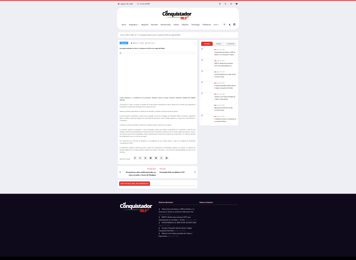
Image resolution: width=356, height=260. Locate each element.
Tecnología (195, 25)
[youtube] (236, 4)
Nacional (154, 25)
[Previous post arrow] (120, 172)
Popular (218, 43)
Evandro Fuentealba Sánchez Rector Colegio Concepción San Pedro (225, 87)
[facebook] (135, 158)
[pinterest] (156, 158)
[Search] (224, 25)
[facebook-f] (220, 4)
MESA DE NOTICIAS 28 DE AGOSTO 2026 (223, 109)
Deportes (185, 25)
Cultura (176, 25)
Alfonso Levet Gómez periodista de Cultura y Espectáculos (224, 98)
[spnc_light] (230, 25)
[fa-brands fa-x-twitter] (225, 4)
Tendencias (206, 25)
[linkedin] (145, 158)
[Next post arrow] (195, 172)
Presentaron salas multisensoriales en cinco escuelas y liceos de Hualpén (141, 173)
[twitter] (140, 158)
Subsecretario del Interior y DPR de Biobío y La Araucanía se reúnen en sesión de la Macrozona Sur (224, 53)
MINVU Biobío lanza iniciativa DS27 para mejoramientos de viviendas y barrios (223, 65)
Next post (162, 169)
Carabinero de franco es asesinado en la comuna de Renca (225, 120)
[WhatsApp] (161, 158)
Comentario (230, 43)
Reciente (207, 43)
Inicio (124, 25)
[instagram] (231, 4)
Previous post (151, 169)
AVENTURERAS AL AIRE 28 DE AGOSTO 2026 (225, 76)
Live (215, 25)
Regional (144, 25)
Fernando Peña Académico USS (172, 172)
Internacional (166, 25)
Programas (133, 25)
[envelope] (151, 158)
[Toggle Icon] (234, 24)
